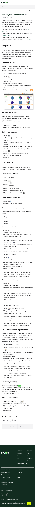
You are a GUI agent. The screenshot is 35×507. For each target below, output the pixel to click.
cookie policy (22, 503)
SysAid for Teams (5, 477)
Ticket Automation (5, 475)
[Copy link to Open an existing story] (22, 197)
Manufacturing (29, 458)
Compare (20, 460)
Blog (19, 477)
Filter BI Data (5, 35)
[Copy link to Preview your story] (20, 382)
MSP (27, 460)
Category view (7, 11)
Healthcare (28, 456)
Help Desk (20, 453)
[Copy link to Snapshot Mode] (17, 62)
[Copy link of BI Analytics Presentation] (26, 15)
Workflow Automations (6, 479)
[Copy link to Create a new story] (20, 173)
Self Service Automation (7, 482)
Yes (7, 420)
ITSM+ (19, 458)
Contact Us (20, 475)
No (15, 420)
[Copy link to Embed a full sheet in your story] (30, 330)
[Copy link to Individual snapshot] (20, 112)
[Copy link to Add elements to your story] (26, 208)
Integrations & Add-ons (21, 464)
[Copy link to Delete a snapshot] (19, 132)
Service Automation (5, 472)
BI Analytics (4, 484)
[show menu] (32, 2)
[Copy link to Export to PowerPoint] (22, 397)
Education (28, 453)
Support (3, 499)
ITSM (19, 456)
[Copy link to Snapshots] (13, 46)
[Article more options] (32, 11)
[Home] (5, 2)
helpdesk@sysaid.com (12, 499)
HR (26, 463)
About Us (20, 472)
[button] (10, 426)
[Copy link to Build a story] (15, 162)
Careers (19, 479)
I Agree (29, 503)
